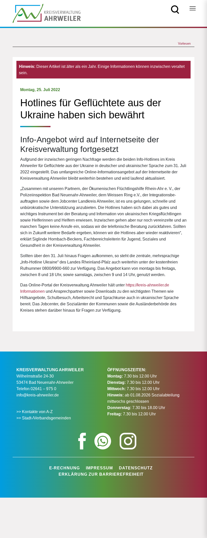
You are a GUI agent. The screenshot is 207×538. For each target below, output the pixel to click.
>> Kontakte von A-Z (35, 412)
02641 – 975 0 (43, 389)
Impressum (99, 468)
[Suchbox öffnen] (175, 9)
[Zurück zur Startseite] (47, 13)
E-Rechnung (64, 468)
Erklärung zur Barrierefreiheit (101, 474)
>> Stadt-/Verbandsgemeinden (43, 418)
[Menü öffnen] (192, 8)
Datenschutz (136, 468)
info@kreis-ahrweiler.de (37, 395)
